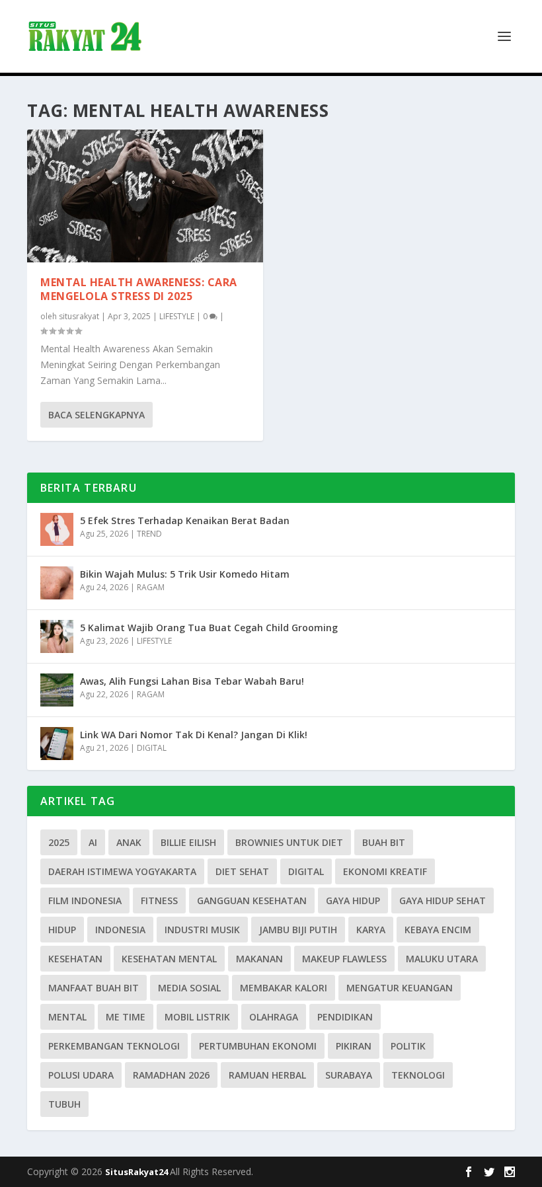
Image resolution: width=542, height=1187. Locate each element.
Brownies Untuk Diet (289, 842)
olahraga (273, 1017)
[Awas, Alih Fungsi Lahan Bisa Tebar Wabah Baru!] (56, 690)
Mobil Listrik (197, 1017)
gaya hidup (353, 900)
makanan (259, 958)
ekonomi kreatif (385, 871)
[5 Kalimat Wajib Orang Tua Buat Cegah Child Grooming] (56, 636)
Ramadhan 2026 (171, 1075)
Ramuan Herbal (267, 1075)
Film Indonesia (85, 900)
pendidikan (345, 1017)
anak (128, 842)
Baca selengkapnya (96, 414)
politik (408, 1046)
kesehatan (75, 958)
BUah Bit (383, 842)
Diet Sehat (242, 871)
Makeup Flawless (344, 958)
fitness (159, 900)
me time (125, 1017)
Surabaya (348, 1075)
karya (370, 929)
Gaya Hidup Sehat (442, 900)
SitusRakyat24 (137, 1172)
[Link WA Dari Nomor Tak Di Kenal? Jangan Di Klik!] (56, 743)
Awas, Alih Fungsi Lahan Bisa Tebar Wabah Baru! (192, 681)
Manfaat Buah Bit (93, 987)
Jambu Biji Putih (298, 929)
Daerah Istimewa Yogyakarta (122, 871)
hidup (62, 929)
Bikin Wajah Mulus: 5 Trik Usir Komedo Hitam (185, 574)
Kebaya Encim (438, 929)
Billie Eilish (188, 842)
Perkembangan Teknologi (114, 1046)
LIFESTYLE (176, 316)
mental (67, 1017)
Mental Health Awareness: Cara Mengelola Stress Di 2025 (138, 289)
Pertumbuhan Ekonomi (258, 1046)
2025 (58, 842)
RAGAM (151, 587)
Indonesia (120, 929)
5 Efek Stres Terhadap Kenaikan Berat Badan (185, 520)
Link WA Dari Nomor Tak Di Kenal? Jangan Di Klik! (193, 734)
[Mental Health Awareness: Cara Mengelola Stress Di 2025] (145, 196)
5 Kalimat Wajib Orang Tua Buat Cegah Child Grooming (209, 627)
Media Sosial (189, 987)
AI (93, 842)
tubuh (64, 1104)
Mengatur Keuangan (399, 987)
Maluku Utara (442, 958)
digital (306, 871)
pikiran (353, 1046)
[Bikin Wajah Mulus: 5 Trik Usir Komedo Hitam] (56, 582)
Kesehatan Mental (169, 958)
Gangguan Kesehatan (252, 900)
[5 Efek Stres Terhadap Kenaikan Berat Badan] (56, 529)
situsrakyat (79, 316)
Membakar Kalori (283, 987)
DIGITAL (152, 747)
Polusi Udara (81, 1075)
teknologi (418, 1075)
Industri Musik (202, 929)
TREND (149, 533)
